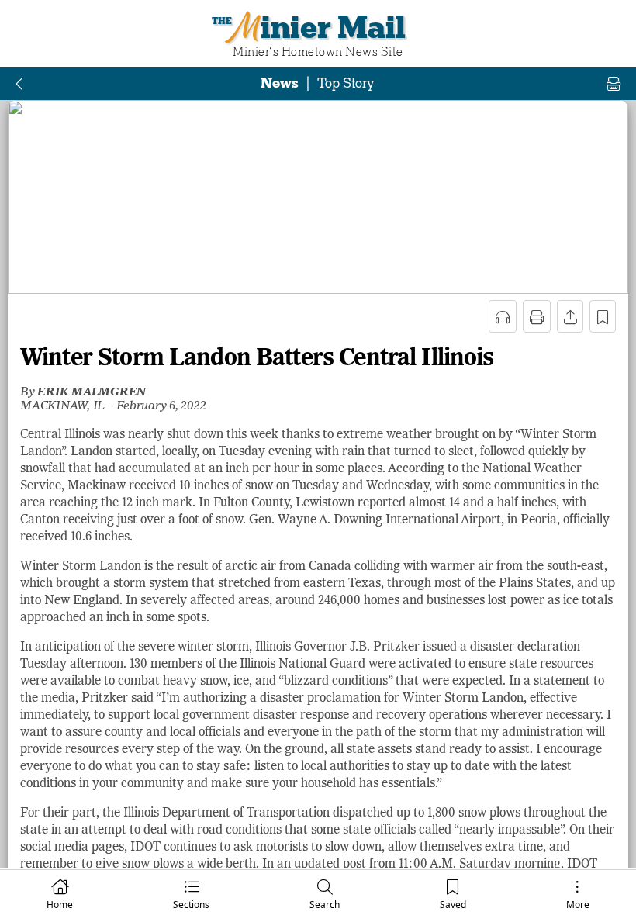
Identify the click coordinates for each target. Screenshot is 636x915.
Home (60, 904)
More (577, 904)
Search (324, 904)
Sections (191, 904)
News (280, 83)
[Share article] (570, 316)
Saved (453, 904)
